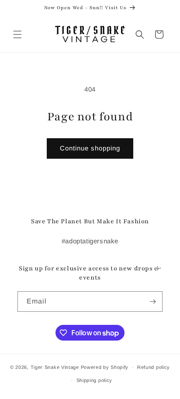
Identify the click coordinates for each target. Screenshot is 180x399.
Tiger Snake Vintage (55, 366)
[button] (17, 34)
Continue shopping (90, 148)
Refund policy (153, 367)
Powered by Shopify (105, 366)
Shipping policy (94, 380)
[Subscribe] (152, 301)
